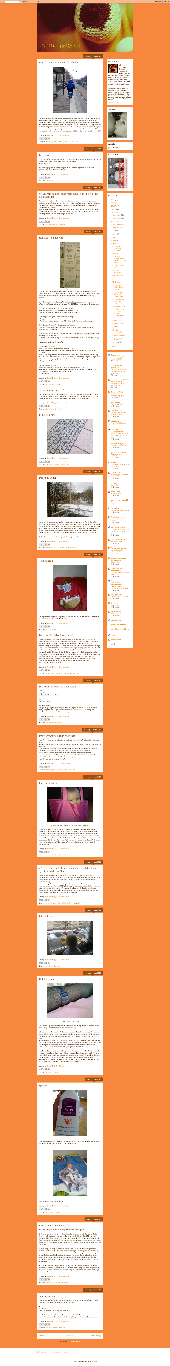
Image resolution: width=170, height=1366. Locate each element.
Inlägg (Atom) (75, 1341)
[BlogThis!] (42, 139)
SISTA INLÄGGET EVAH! (119, 597)
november (117, 218)
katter (55, 547)
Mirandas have (116, 411)
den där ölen (57, 537)
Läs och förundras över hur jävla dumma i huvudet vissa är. (120, 531)
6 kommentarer (64, 1321)
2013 (113, 203)
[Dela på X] (44, 139)
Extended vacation (117, 542)
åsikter (62, 224)
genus (54, 770)
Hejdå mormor (47, 979)
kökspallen (68, 526)
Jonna (49, 135)
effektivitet (49, 547)
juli (114, 231)
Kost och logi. (115, 562)
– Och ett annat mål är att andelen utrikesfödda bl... (118, 313)
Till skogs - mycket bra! (119, 445)
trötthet (60, 1283)
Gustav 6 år (115, 485)
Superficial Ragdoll (118, 624)
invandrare (54, 903)
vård (78, 903)
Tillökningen (46, 561)
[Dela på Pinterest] (49, 139)
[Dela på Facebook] (46, 139)
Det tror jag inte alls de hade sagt (57, 736)
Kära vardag (115, 402)
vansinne (67, 142)
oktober (116, 221)
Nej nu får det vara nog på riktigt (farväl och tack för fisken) (119, 435)
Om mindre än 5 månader (119, 588)
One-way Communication (117, 430)
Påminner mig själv (117, 396)
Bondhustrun (116, 640)
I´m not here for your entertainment (119, 549)
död (47, 384)
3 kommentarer (64, 174)
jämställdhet (62, 903)
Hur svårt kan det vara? (51, 238)
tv (53, 180)
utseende (60, 142)
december (117, 215)
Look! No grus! (47, 415)
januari (115, 342)
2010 (113, 212)
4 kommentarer (64, 541)
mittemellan (115, 605)
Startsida (70, 1336)
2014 (113, 200)
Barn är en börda (48, 783)
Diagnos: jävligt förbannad (117, 393)
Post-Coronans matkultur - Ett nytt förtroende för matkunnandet (119, 371)
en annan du (116, 620)
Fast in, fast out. (116, 456)
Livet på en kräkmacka (51, 1225)
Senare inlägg (45, 1336)
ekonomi (48, 409)
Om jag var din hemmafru (116, 366)
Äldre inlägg (96, 1336)
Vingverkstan (116, 612)
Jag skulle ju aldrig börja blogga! (118, 559)
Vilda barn (115, 421)
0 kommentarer (64, 378)
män (74, 903)
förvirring (48, 142)
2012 (113, 206)
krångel (51, 384)
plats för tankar (116, 613)
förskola (52, 224)
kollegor (64, 770)
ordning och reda (59, 464)
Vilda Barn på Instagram (119, 423)
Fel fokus (44, 155)
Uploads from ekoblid (119, 500)
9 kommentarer (64, 1276)
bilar (52, 673)
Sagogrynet (115, 355)
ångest (58, 1212)
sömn (57, 224)
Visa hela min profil (115, 102)
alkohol (48, 673)
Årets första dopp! (117, 404)
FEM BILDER (116, 595)
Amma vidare (116, 462)
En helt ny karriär (117, 473)
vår (72, 142)
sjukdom (52, 1212)
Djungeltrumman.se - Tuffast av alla (119, 453)
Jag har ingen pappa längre (120, 510)
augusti (116, 228)
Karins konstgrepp (118, 444)
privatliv (51, 722)
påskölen (90, 639)
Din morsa (115, 508)
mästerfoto (49, 464)
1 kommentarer (64, 960)
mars (115, 243)
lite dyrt (73, 394)
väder (76, 142)
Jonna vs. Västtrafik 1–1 (51, 390)
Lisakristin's (115, 635)
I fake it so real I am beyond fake (118, 569)
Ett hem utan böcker (119, 540)
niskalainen (115, 492)
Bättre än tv (45, 916)
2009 (113, 346)
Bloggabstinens (116, 493)
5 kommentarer (64, 135)
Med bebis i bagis (118, 527)
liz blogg (114, 603)
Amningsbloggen (117, 517)
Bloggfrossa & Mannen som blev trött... (120, 381)
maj (114, 237)
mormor (57, 384)
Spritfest (43, 1085)
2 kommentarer (64, 458)
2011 (113, 209)
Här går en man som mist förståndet (58, 62)
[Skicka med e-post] (40, 139)
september (117, 224)
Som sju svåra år (48, 1296)
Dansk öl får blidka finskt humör (56, 635)
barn (47, 224)
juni (114, 234)
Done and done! (47, 478)
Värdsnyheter (77, 710)
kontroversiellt (72, 770)
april (114, 240)
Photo (113, 502)
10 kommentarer (64, 763)
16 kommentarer (64, 1066)
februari (116, 339)
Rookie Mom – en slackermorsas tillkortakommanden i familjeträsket (119, 583)
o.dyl (113, 644)
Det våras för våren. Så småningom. (58, 686)
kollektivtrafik (56, 409)
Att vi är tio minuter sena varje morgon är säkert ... (119, 259)
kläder (54, 142)
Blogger (94, 1361)
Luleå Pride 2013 (116, 552)
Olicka (113, 483)
